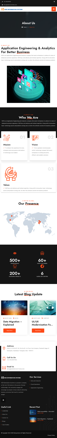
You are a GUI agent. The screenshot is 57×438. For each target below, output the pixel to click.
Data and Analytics (36, 381)
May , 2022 (40, 413)
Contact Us (5, 418)
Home (25, 27)
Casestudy (17, 318)
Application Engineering (37, 388)
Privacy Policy (51, 435)
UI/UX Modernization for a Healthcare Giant (13, 324)
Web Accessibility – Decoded (45, 411)
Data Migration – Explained (45, 419)
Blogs (3, 421)
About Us (4, 414)
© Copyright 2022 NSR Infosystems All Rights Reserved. (16, 433)
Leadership (5, 411)
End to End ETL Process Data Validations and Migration (40, 326)
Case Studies (5, 425)
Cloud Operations (35, 384)
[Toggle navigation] (54, 9)
